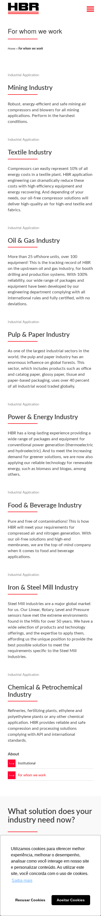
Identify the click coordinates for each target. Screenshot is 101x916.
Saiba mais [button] (22, 880)
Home (12, 48)
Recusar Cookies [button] (30, 900)
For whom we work (32, 775)
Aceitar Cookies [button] (71, 900)
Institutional (26, 763)
